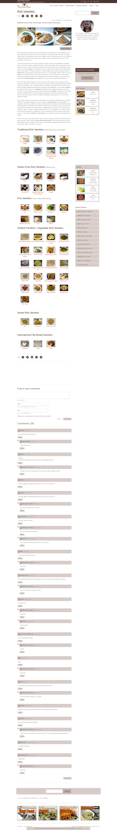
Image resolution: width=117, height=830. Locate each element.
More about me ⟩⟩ (93, 39)
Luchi (38, 223)
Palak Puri (51, 212)
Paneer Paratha (38, 254)
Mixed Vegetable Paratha (51, 267)
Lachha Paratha (51, 143)
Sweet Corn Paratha (25, 267)
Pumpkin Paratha (51, 292)
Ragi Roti (51, 180)
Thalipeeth (38, 155)
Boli (25, 326)
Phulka (38, 143)
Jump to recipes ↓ (65, 48)
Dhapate (51, 192)
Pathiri (25, 180)
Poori (25, 212)
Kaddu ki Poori (38, 212)
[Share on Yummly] (32, 16)
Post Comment (67, 778)
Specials (92, 6)
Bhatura (51, 223)
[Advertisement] (44, 373)
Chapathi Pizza (64, 292)
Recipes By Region (70, 6)
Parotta (64, 143)
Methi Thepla (25, 280)
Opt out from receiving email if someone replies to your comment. (34, 416)
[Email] (36, 16)
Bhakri (38, 180)
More (97, 6)
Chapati (25, 143)
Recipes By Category (59, 6)
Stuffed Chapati (38, 292)
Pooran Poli (38, 326)
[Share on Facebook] (23, 16)
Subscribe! (88, 78)
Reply (20, 437)
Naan (25, 155)
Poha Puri (64, 212)
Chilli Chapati (25, 304)
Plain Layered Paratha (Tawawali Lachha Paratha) (51, 156)
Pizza (51, 348)
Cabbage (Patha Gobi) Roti (38, 268)
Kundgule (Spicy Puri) (24, 223)
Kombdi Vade (25, 192)
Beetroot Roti (25, 292)
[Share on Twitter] (27, 16)
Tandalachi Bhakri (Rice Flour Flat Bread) (38, 193)
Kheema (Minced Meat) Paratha (25, 255)
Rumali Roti (64, 155)
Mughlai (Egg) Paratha (51, 254)
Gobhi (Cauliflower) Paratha (51, 242)
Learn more (73, 828)
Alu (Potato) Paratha (64, 241)
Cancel (59, 419)
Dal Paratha (38, 281)
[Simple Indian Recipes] (24, 5)
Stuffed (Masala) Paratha (25, 241)
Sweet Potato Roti (51, 326)
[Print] (41, 16)
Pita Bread (25, 348)
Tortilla (38, 348)
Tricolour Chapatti (64, 267)
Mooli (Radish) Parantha (38, 241)
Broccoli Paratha (64, 254)
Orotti (64, 180)
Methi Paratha (64, 281)
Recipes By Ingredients (82, 6)
